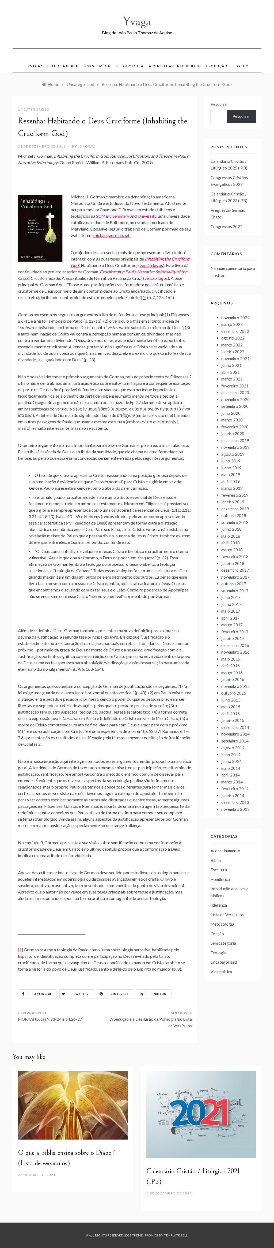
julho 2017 (231, 597)
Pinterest (120, 994)
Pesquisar (219, 104)
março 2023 (232, 324)
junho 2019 (231, 467)
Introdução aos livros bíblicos (230, 892)
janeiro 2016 (232, 679)
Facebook (42, 994)
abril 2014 (230, 774)
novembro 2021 (235, 358)
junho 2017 (231, 604)
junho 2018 (231, 529)
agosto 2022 (233, 337)
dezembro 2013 (235, 802)
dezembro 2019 (235, 440)
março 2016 (232, 672)
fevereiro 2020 (235, 426)
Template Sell (176, 1235)
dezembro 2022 (235, 331)
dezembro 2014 (235, 727)
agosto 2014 (233, 747)
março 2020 (232, 419)
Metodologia (130, 66)
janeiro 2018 (232, 563)
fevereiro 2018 (235, 556)
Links (88, 66)
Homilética (220, 879)
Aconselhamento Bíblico (175, 66)
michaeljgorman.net (111, 235)
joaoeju (86, 146)
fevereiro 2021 (235, 385)
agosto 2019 (233, 454)
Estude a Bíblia (62, 66)
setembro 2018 (235, 522)
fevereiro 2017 (235, 631)
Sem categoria (223, 943)
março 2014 (232, 781)
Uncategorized (34, 109)
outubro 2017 (233, 583)
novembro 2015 (235, 686)
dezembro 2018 (235, 508)
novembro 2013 (235, 809)
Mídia (104, 66)
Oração (217, 933)
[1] (143, 297)
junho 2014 (231, 761)
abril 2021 (230, 372)
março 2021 (232, 378)
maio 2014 (230, 768)
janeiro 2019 (232, 501)
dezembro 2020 (235, 392)
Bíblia (216, 860)
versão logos (151, 265)
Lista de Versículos (227, 914)
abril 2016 (230, 665)
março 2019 (232, 488)
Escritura (219, 869)
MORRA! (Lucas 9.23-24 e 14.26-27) (50, 1019)
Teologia (218, 952)
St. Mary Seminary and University (126, 215)
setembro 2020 (235, 406)
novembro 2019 (235, 447)
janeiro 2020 (232, 433)
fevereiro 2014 (235, 788)
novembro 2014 (235, 734)
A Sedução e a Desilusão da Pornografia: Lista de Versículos (151, 1022)
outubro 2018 (233, 515)
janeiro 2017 (232, 638)
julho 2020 (231, 413)
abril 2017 (230, 618)
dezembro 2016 (235, 645)
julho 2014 (231, 754)
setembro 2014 (235, 740)
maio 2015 (230, 706)
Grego (242, 66)
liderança (219, 905)
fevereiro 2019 (235, 495)
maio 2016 (230, 659)
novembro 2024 (235, 317)
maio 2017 (230, 611)
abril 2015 (230, 713)
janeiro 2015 (232, 720)
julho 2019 (231, 460)
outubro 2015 (233, 693)
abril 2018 (230, 542)
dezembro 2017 (235, 570)
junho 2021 (231, 365)
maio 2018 (230, 536)
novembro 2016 (235, 652)
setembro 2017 (235, 590)
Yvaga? (35, 66)
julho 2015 (231, 699)
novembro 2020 (235, 399)
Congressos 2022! (227, 226)
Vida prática (221, 971)
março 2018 (232, 549)
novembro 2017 (235, 577)
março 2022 (232, 344)
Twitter (81, 994)
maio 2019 (230, 474)
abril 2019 (230, 481)
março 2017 (232, 624)
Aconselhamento (225, 850)
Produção (216, 66)
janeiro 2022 (232, 351)
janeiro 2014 (232, 795)
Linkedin (158, 994)
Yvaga (137, 21)
